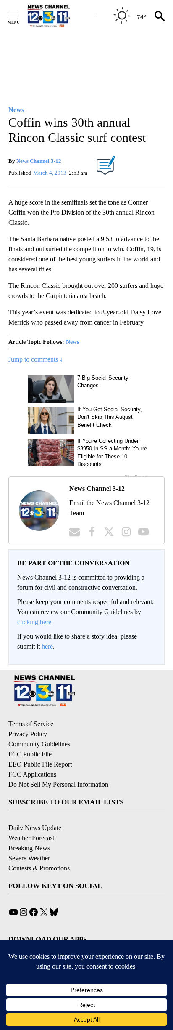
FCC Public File (30, 754)
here (47, 646)
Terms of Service (30, 723)
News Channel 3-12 (38, 161)
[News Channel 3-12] (59, 16)
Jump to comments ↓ (35, 359)
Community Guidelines (39, 744)
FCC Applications (32, 774)
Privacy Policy (27, 733)
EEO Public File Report (40, 764)
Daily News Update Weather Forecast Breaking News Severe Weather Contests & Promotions (39, 848)
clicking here (34, 621)
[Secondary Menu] (19, 16)
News (72, 342)
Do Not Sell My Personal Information (58, 784)
